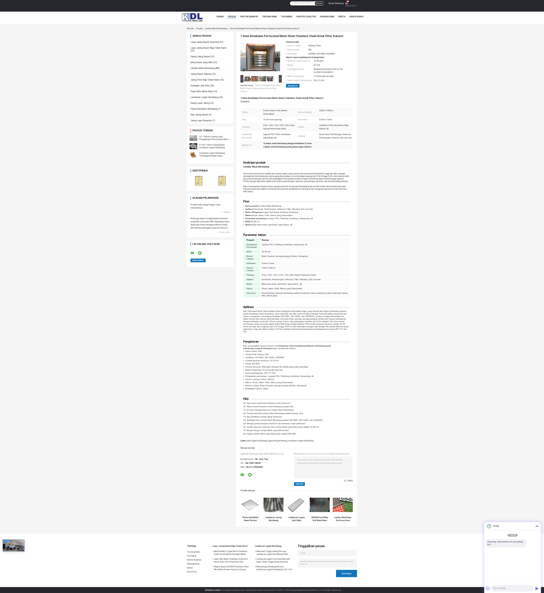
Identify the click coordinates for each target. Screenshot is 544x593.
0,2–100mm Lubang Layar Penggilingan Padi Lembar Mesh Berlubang (213, 139)
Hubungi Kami (327, 16)
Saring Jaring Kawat (200, 56)
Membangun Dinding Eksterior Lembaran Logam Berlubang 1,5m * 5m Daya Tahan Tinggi (274, 568)
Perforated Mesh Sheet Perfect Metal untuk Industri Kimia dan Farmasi (250, 519)
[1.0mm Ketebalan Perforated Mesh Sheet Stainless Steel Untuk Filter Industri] (260, 57)
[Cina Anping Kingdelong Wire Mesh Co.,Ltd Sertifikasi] (198, 180)
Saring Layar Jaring (200, 103)
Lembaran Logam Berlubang (204, 97)
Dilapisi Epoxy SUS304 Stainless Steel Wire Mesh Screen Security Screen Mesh (231, 568)
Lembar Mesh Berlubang (216, 28)
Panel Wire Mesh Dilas (202, 91)
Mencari (319, 3)
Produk (232, 16)
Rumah (220, 16)
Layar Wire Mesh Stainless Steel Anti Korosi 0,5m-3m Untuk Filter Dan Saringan (231, 561)
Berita (341, 16)
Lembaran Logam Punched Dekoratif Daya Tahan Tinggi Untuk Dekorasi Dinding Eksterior (273, 561)
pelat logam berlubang (256, 441)
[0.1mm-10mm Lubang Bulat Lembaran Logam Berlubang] (193, 146)
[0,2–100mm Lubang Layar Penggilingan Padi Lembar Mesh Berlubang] (193, 138)
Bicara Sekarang (336, 3)
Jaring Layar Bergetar (201, 120)
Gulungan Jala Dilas (200, 85)
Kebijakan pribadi (212, 590)
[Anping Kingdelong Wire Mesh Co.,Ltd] (192, 17)
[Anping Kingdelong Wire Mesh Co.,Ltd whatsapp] (201, 253)
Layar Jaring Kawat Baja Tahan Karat (209, 48)
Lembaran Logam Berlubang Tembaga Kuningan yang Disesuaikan (212, 156)
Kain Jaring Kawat (199, 114)
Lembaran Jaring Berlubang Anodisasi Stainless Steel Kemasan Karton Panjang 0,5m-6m (273, 519)
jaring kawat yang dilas (202, 62)
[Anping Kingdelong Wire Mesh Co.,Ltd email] (194, 253)
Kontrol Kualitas (306, 16)
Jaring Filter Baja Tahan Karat (205, 79)
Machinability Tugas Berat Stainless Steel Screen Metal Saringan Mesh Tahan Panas (230, 553)
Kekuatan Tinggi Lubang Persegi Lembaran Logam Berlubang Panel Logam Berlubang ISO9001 (272, 553)
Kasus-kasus (356, 16)
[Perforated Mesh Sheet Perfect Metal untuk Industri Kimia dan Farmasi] (250, 505)
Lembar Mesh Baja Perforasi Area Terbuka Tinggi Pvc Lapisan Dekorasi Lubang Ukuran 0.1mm (342, 519)
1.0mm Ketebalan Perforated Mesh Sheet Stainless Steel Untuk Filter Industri (260, 88)
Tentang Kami (269, 16)
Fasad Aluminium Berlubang (204, 109)
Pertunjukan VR (249, 16)
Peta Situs (192, 572)
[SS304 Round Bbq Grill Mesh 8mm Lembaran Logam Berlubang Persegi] (320, 505)
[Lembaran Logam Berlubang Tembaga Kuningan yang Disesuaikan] (193, 154)
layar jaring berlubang (277, 441)
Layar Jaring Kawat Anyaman (205, 42)
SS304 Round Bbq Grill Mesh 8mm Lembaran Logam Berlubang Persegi (319, 519)
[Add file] (488, 588)
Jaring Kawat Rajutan (201, 74)
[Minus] (537, 526)
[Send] (537, 588)
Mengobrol (293, 86)
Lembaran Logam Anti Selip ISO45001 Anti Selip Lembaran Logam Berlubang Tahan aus (296, 519)
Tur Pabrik (286, 16)
